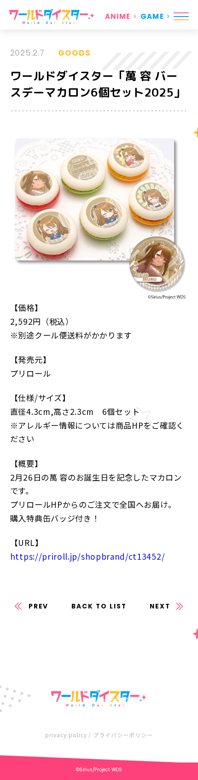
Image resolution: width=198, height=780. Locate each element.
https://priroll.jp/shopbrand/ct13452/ (87, 556)
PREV (39, 606)
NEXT (160, 606)
